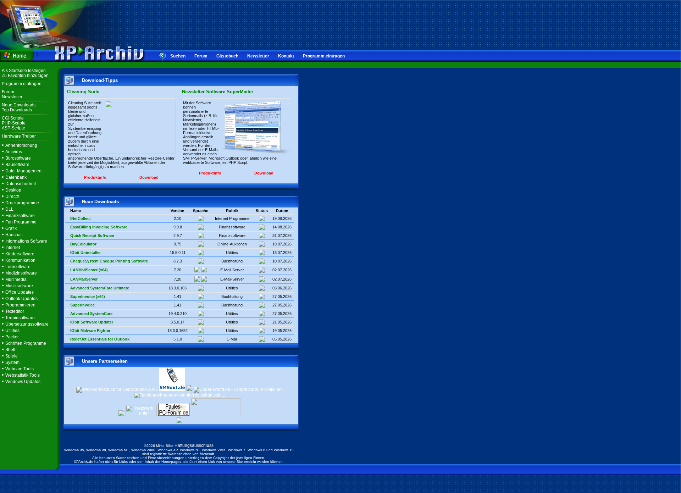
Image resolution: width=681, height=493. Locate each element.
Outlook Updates (21, 298)
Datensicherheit (20, 183)
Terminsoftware (20, 317)
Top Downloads (17, 109)
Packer (12, 336)
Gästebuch (227, 56)
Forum (200, 56)
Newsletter (258, 56)
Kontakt (286, 56)
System (12, 362)
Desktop (13, 190)
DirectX (12, 196)
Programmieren (20, 305)
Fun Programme (21, 222)
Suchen (178, 56)
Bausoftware (17, 164)
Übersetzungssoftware (27, 324)
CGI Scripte (13, 118)
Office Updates (19, 292)
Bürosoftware (18, 158)
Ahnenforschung (21, 145)
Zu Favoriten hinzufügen (25, 75)
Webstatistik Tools (22, 375)
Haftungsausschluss (194, 445)
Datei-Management (24, 170)
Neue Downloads (18, 105)
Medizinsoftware (21, 273)
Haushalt (14, 234)
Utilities (12, 330)
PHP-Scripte (14, 123)
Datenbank (16, 177)
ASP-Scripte (13, 128)
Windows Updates (22, 381)
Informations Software (26, 241)
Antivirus (13, 151)
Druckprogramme (22, 202)
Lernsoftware (18, 266)
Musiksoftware (19, 285)
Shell (10, 349)
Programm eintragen (324, 56)
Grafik (11, 228)
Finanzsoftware (20, 215)
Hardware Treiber (19, 136)
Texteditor (14, 311)
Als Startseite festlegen (24, 70)
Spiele (11, 356)
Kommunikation (20, 260)
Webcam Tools (19, 368)
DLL (9, 209)
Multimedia (16, 279)
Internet (12, 247)
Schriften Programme (25, 343)
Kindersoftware (19, 253)
